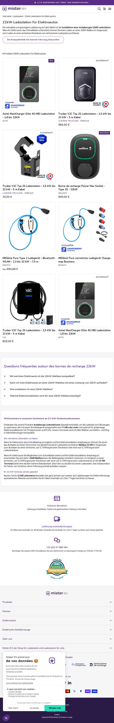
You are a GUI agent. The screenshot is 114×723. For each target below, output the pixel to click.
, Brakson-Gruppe (66, 717)
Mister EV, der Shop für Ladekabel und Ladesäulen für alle (33, 648)
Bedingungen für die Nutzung (57, 711)
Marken (7, 611)
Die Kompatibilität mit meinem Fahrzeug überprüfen (33, 39)
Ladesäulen (18, 16)
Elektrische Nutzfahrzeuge (16, 629)
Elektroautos (9, 620)
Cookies (57, 714)
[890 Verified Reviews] (57, 581)
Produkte (7, 602)
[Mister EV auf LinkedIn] (69, 682)
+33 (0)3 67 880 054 (57, 547)
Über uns (7, 638)
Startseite (7, 16)
